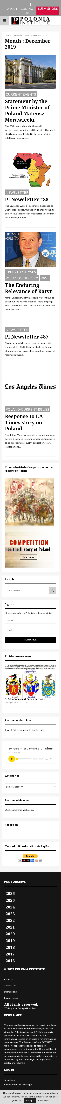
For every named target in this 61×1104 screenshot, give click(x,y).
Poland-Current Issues (27, 409)
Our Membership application (19, 809)
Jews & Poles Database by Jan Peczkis (24, 730)
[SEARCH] (52, 590)
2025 (10, 900)
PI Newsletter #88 (26, 199)
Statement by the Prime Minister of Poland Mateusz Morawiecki (27, 110)
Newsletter (17, 192)
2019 (10, 940)
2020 (10, 933)
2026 (10, 893)
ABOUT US (12, 11)
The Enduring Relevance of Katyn (29, 288)
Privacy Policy (11, 997)
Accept (30, 1100)
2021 (10, 927)
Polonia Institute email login (18, 1084)
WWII (45, 278)
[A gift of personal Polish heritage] (30, 681)
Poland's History (22, 278)
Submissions (10, 991)
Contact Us (10, 985)
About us (9, 979)
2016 (10, 960)
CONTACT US (28, 11)
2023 (10, 913)
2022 (10, 920)
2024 (10, 907)
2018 (10, 947)
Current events (21, 94)
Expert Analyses (21, 272)
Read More (43, 1100)
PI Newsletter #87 (26, 336)
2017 (10, 954)
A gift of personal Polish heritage (25, 699)
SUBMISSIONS (48, 8)
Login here (9, 1080)
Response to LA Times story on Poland (24, 422)
